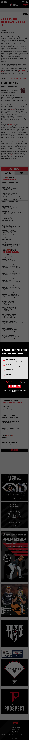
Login (13, 390)
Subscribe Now (14, 386)
